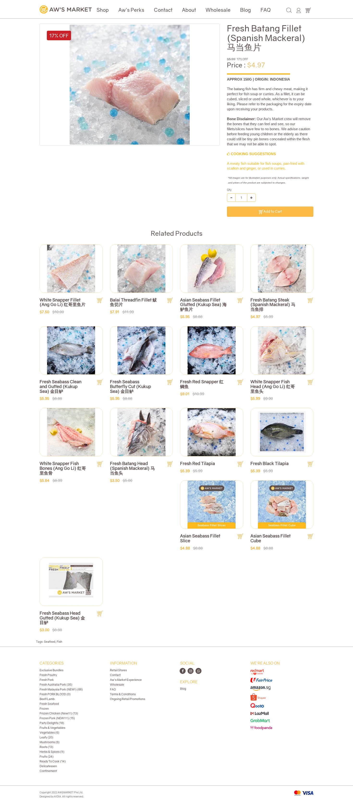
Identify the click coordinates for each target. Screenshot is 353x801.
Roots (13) (46, 747)
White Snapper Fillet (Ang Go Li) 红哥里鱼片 (62, 302)
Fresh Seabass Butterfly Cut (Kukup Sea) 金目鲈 (130, 386)
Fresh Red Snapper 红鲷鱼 (202, 384)
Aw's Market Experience (126, 680)
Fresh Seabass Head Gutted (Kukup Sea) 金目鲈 (62, 617)
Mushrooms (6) (50, 742)
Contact (163, 10)
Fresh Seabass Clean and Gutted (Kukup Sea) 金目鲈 (60, 386)
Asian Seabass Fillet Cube (270, 538)
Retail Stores (118, 670)
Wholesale (218, 10)
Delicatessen (48, 766)
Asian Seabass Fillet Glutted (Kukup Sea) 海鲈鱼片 (203, 304)
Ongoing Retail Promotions (127, 699)
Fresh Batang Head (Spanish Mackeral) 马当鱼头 (132, 468)
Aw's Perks (131, 10)
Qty (229, 190)
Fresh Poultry (48, 675)
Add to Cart (272, 211)
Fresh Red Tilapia (197, 463)
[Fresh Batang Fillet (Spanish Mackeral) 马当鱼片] (130, 85)
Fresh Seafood (49, 704)
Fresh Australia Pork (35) (56, 684)
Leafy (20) (46, 737)
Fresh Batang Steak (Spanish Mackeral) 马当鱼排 (272, 304)
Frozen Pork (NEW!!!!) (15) (57, 718)
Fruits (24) (47, 756)
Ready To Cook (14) (53, 761)
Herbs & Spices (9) (52, 752)
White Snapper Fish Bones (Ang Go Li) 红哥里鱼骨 (63, 468)
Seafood (49, 641)
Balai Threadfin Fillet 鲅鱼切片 (133, 302)
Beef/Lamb (47, 699)
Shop (103, 10)
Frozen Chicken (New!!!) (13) (59, 713)
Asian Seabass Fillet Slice (200, 538)
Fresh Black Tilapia (269, 463)
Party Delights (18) (52, 723)
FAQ (266, 10)
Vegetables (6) (49, 732)
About (189, 10)
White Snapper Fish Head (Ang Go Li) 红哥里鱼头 (272, 386)
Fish (59, 641)
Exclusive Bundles (51, 670)
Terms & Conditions (123, 694)
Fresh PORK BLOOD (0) (55, 694)
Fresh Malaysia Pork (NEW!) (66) (61, 689)
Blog (245, 10)
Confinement (48, 771)
